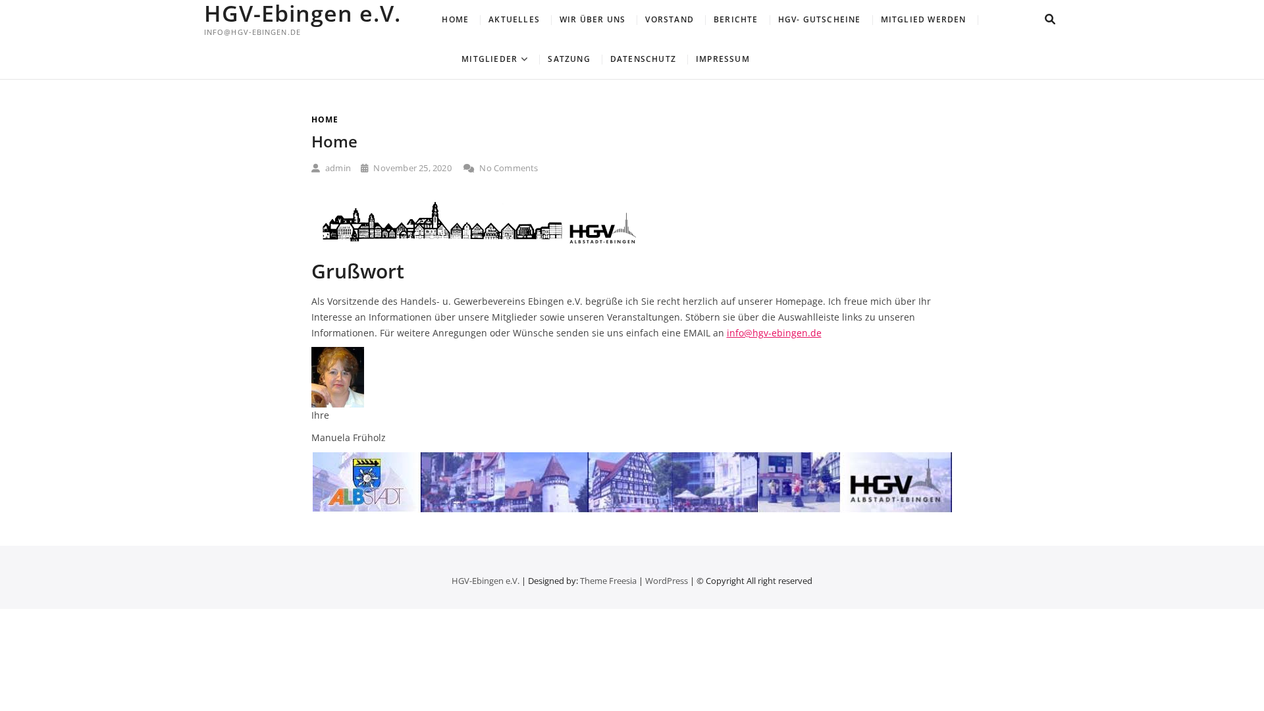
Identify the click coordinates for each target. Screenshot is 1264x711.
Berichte (736, 19)
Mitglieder (489, 59)
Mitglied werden (923, 19)
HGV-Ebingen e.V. (302, 13)
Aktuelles (514, 19)
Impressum (723, 59)
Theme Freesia (608, 581)
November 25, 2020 (411, 168)
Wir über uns (592, 19)
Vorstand (669, 19)
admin (337, 168)
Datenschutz (643, 59)
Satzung (569, 59)
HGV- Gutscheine (819, 19)
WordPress (666, 581)
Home (455, 19)
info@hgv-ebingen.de (774, 333)
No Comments (507, 168)
